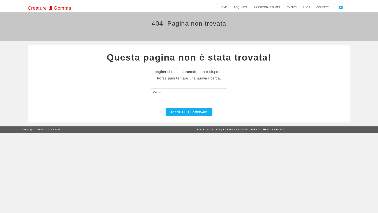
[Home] (172, 29)
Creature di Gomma (49, 8)
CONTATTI (278, 129)
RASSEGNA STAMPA (235, 129)
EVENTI (255, 129)
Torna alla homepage (189, 112)
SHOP (266, 129)
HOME (201, 129)
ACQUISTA (213, 129)
